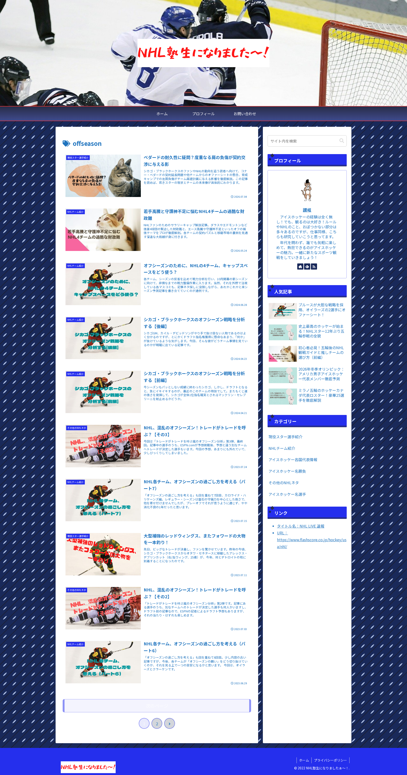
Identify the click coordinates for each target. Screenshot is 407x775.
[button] (342, 141)
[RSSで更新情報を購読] (314, 266)
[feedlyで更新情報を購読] (307, 266)
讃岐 (307, 210)
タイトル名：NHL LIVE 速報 (300, 526)
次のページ (157, 705)
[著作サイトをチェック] (300, 266)
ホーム (304, 760)
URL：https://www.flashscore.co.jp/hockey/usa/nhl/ (311, 539)
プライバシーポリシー (330, 760)
